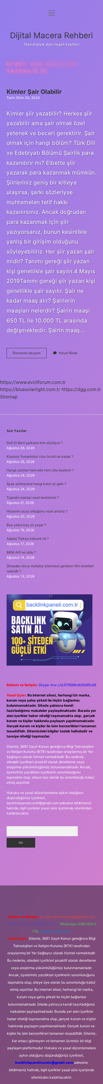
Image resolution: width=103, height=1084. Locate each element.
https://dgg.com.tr (81, 389)
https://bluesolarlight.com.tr (30, 389)
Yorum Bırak (68, 353)
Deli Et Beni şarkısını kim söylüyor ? (35, 443)
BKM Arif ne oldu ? (21, 552)
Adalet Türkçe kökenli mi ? (28, 538)
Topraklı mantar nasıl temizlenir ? (33, 497)
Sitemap (9, 397)
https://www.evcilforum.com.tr (33, 382)
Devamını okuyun (30, 354)
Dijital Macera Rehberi (51, 35)
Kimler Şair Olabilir (34, 91)
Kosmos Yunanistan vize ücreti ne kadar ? (40, 456)
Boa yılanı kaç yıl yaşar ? (26, 525)
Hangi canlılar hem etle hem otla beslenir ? (40, 470)
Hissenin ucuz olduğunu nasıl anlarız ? (37, 511)
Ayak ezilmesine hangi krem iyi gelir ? (36, 484)
